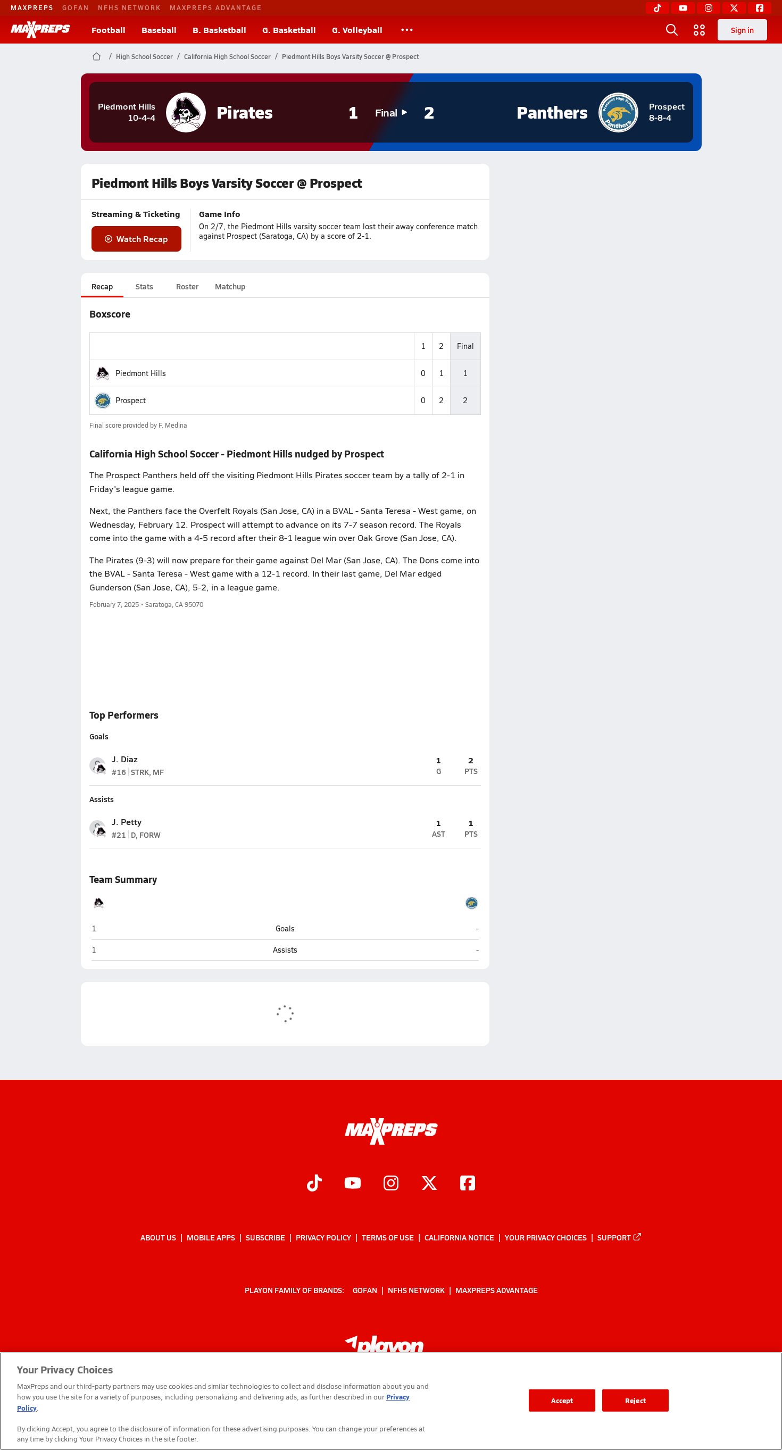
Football (108, 29)
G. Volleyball (357, 29)
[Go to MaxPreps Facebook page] (467, 1184)
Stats (144, 286)
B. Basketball (219, 29)
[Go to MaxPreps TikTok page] (314, 1184)
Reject (635, 1400)
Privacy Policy (323, 1237)
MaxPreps (32, 7)
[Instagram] (708, 8)
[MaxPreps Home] (40, 29)
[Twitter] (734, 8)
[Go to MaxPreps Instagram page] (391, 1184)
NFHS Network (129, 7)
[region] (391, 1401)
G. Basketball (289, 29)
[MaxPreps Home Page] (96, 56)
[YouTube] (683, 8)
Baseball (159, 29)
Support (614, 1237)
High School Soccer (144, 56)
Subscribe (265, 1237)
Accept (562, 1400)
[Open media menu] (699, 30)
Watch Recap (142, 238)
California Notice (459, 1237)
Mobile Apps (211, 1237)
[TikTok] (657, 8)
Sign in (742, 29)
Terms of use (388, 1237)
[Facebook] (759, 8)
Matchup (230, 286)
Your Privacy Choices (546, 1237)
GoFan (75, 7)
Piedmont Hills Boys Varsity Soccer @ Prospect (350, 56)
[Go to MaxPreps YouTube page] (352, 1184)
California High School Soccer (227, 56)
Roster (187, 286)
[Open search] (672, 30)
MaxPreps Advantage (216, 7)
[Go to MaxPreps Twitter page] (429, 1184)
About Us (158, 1237)
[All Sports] (407, 30)
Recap (102, 286)
